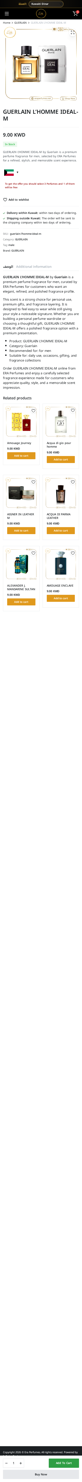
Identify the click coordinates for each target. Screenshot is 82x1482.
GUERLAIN (20, 22)
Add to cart (64, 1463)
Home (6, 22)
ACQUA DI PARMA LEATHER (58, 516)
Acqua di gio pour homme (59, 444)
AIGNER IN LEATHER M (20, 516)
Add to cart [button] (21, 455)
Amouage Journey (19, 443)
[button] (75, 13)
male (11, 245)
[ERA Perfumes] (41, 13)
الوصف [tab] (8, 267)
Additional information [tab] (33, 267)
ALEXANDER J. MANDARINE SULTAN (21, 587)
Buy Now (41, 1474)
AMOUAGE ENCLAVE (60, 585)
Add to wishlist (19, 199)
